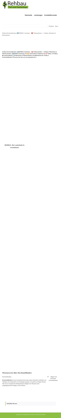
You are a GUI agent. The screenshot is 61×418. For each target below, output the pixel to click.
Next (56, 26)
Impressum (33, 414)
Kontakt (43, 414)
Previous (51, 26)
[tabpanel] (30, 260)
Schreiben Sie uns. (12, 403)
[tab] (14, 146)
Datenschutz (39, 414)
